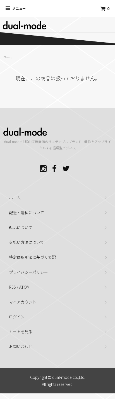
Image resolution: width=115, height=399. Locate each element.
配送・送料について (26, 212)
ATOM (24, 287)
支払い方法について (26, 242)
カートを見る (20, 331)
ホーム (7, 57)
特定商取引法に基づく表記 (32, 257)
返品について (20, 227)
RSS (12, 287)
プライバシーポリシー (28, 272)
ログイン (17, 316)
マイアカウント (22, 302)
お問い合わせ (20, 346)
